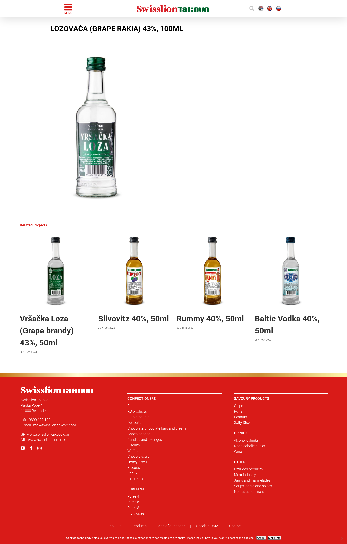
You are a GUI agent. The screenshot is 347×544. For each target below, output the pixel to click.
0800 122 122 (39, 420)
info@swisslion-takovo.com (54, 425)
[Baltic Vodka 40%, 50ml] (291, 236)
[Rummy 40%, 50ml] (213, 236)
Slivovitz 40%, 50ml (133, 318)
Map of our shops (171, 526)
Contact (235, 526)
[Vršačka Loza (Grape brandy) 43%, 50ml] (56, 236)
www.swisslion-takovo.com (48, 434)
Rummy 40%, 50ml (210, 318)
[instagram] (39, 448)
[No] (342, 538)
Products (139, 526)
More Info (274, 537)
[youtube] (23, 448)
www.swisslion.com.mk (46, 440)
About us (114, 526)
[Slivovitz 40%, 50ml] (134, 236)
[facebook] (31, 448)
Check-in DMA (207, 526)
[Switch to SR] (236, 8)
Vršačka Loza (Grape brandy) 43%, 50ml (47, 330)
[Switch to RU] (272, 8)
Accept (261, 537)
